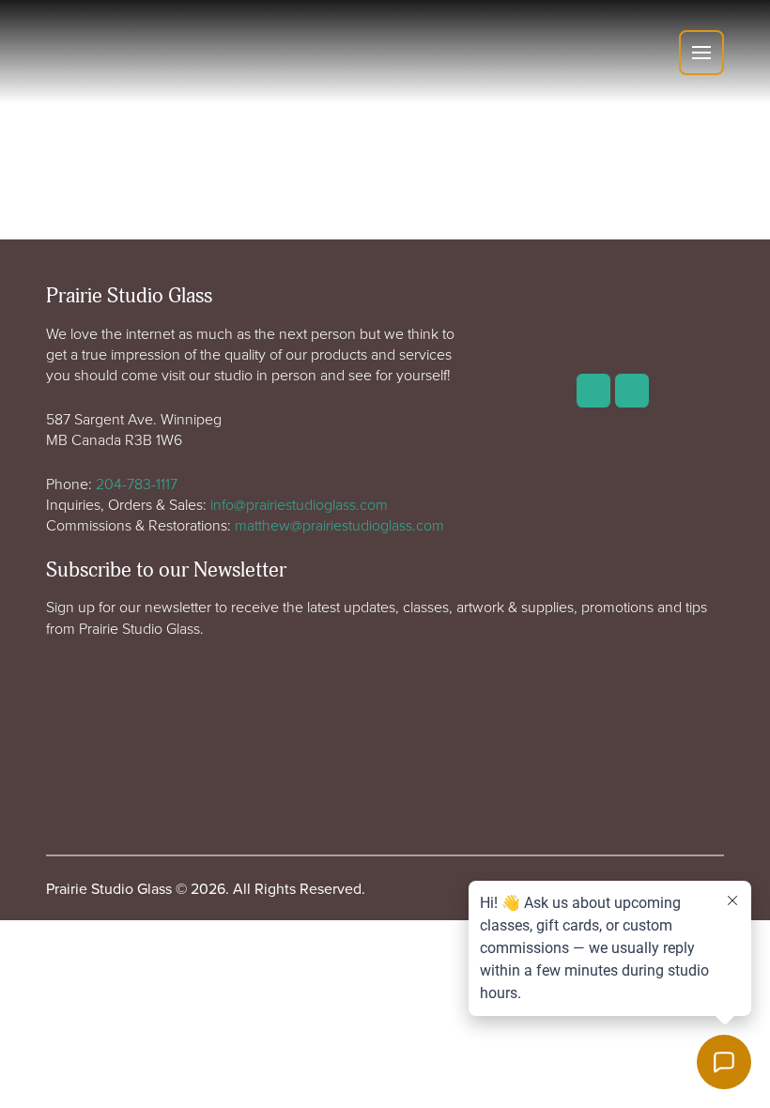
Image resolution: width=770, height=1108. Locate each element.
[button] (701, 52)
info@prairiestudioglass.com (299, 504)
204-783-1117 (136, 483)
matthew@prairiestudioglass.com (339, 525)
